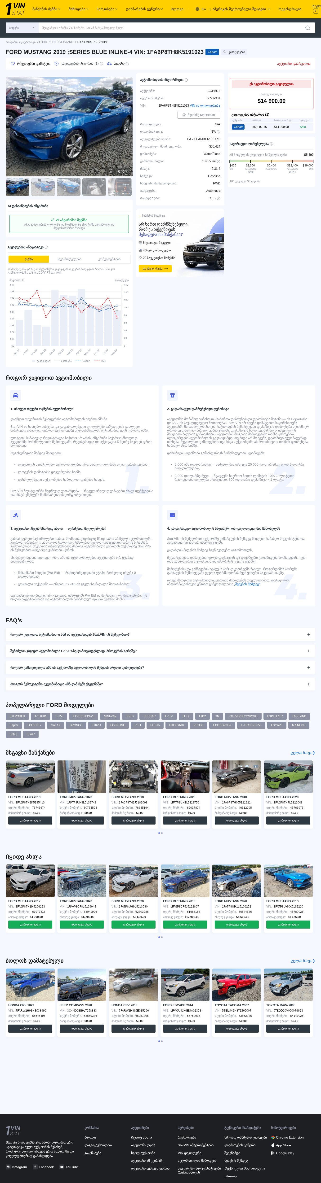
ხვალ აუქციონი (143, 1153)
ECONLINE (117, 725)
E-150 (169, 716)
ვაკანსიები (93, 1153)
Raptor (13, 725)
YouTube (72, 1167)
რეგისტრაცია (290, 9)
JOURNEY (34, 725)
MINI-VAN (110, 716)
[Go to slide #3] (68, 187)
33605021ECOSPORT (243, 716)
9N (217, 716)
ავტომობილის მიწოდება (197, 1160)
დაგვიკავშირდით (98, 1145)
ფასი (29, 259)
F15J (137, 725)
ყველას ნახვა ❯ (302, 753)
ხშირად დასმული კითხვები (245, 1137)
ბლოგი (177, 9)
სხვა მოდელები (69, 259)
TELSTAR (149, 716)
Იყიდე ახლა (141, 1137)
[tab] (159, 833)
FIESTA (155, 725)
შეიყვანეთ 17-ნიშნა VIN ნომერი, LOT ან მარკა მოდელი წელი (82, 28)
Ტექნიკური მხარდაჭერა (244, 1168)
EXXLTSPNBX (222, 725)
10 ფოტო (120, 171)
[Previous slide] (12, 122)
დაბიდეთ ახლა (30, 820)
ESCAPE (277, 725)
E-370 (13, 734)
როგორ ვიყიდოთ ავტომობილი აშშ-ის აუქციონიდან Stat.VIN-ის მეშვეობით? (70, 634)
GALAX (55, 725)
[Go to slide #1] (17, 187)
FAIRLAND (299, 716)
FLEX (186, 716)
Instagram (19, 1167)
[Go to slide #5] (120, 187)
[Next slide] (126, 122)
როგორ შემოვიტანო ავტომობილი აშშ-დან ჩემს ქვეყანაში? (56, 684)
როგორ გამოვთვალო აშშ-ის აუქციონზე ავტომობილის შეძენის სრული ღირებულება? (77, 667)
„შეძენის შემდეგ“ (246, 584)
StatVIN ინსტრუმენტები (196, 1145)
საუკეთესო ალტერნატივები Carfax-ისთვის (199, 1170)
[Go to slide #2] (43, 187)
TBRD (130, 716)
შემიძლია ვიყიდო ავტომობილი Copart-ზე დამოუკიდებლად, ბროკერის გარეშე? (73, 651)
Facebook (46, 1167)
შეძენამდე (232, 1153)
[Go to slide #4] (94, 187)
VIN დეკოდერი (189, 1153)
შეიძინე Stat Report (201, 115)
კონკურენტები (109, 259)
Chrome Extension (290, 1137)
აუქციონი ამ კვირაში (147, 1160)
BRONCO (76, 725)
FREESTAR (176, 725)
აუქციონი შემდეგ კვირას (150, 1168)
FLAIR (31, 734)
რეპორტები (187, 1137)
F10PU (96, 725)
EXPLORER (275, 716)
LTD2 (202, 716)
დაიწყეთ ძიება (152, 268)
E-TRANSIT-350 (251, 725)
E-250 (59, 716)
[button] (22, 27)
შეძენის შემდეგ (236, 1160)
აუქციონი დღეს (143, 1145)
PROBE (199, 725)
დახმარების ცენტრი (239, 1145)
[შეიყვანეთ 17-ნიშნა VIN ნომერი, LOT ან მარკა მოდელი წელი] (308, 28)
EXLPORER (17, 716)
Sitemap (230, 1176)
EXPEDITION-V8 (83, 716)
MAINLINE (299, 725)
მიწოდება (77, 9)
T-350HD (40, 716)
